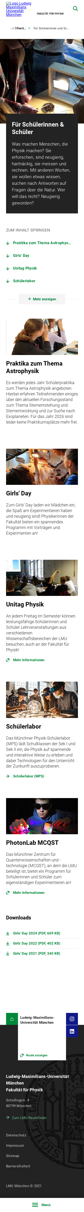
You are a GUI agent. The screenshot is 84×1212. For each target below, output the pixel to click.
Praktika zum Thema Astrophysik (42, 243)
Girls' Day (21, 255)
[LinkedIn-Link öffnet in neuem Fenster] (72, 1031)
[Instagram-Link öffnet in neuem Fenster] (72, 1019)
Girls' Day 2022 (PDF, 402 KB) (36, 943)
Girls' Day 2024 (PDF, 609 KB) (36, 933)
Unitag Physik (25, 268)
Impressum (15, 1145)
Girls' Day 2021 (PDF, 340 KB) (36, 953)
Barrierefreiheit (18, 1166)
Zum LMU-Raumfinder (29, 1118)
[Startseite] (12, 1019)
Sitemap (12, 1156)
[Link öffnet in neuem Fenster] (42, 614)
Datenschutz (16, 1135)
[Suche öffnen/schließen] (75, 8)
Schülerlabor (24, 281)
